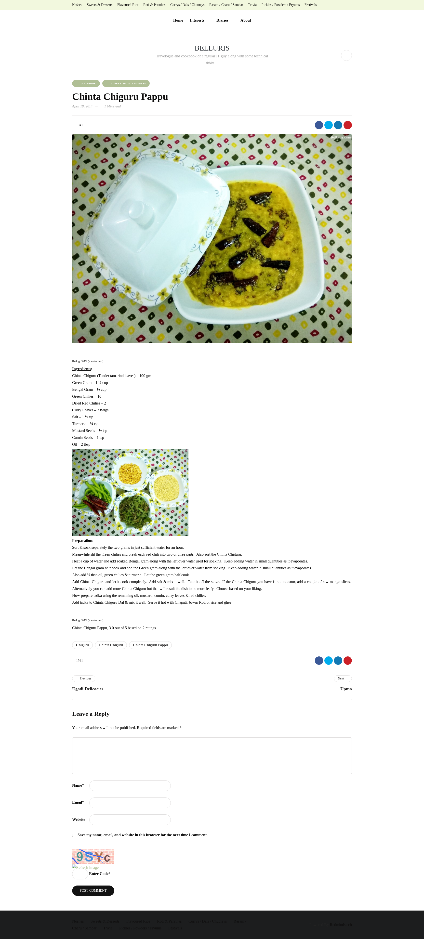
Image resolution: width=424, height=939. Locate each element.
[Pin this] (348, 125)
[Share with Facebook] (319, 125)
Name (78, 785)
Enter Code (98, 874)
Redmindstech (341, 925)
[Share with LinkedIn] (338, 125)
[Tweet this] (328, 125)
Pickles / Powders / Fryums (281, 5)
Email (78, 802)
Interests (197, 20)
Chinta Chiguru (111, 645)
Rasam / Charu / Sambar (226, 5)
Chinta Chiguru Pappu (150, 645)
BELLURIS (212, 48)
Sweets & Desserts (99, 5)
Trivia (252, 5)
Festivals (311, 5)
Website (78, 819)
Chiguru (82, 645)
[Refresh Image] (85, 867)
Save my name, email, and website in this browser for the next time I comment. (143, 835)
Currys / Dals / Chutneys (187, 5)
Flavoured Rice (127, 5)
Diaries (222, 20)
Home (178, 20)
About (245, 20)
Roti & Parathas (154, 5)
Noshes (77, 5)
